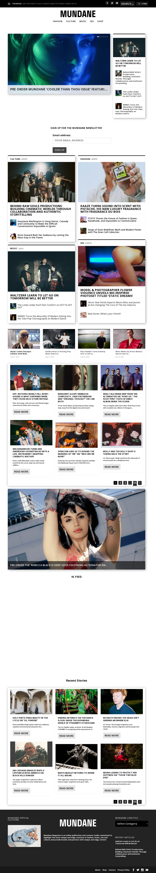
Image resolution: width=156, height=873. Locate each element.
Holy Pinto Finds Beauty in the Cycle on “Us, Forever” (30, 719)
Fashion (57, 21)
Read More (21, 411)
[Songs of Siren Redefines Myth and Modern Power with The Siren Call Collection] (83, 231)
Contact (112, 870)
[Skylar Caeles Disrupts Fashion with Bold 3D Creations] (24, 339)
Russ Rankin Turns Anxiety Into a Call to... (92, 352)
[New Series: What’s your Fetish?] (83, 315)
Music (82, 21)
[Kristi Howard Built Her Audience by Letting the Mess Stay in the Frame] (13, 236)
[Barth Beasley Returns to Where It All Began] (76, 756)
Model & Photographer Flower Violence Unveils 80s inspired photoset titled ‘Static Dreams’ (106, 293)
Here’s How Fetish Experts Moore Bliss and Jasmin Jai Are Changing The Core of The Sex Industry (114, 303)
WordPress (46, 869)
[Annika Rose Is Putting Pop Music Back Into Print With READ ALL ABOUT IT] (59, 339)
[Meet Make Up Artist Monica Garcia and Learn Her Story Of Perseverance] (129, 339)
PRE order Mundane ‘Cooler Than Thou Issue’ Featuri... (59, 89)
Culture (71, 21)
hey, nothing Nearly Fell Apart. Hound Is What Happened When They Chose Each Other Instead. (31, 396)
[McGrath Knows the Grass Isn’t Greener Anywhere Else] (122, 701)
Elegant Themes (24, 869)
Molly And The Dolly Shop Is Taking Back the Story (119, 452)
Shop (100, 21)
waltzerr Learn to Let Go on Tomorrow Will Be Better (128, 63)
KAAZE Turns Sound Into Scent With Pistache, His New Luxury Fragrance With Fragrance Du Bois (110, 209)
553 (135, 803)
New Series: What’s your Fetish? (104, 313)
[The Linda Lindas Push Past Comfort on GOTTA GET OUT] (119, 93)
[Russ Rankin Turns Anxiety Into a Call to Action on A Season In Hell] (94, 339)
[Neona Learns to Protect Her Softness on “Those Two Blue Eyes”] (122, 756)
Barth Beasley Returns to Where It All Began (76, 774)
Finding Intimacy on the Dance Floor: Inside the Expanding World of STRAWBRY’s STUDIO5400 (76, 720)
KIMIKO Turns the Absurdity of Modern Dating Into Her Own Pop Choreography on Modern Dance (129, 109)
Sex (92, 21)
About (97, 870)
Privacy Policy (124, 870)
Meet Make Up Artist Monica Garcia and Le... (129, 352)
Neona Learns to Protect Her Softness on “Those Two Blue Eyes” (120, 775)
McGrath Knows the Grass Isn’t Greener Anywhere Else (121, 719)
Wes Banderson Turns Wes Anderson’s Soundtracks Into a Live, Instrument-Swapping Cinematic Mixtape (31, 453)
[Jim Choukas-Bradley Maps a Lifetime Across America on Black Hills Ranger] (31, 754)
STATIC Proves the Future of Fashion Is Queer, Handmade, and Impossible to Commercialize (112, 219)
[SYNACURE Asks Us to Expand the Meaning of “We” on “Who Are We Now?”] (76, 435)
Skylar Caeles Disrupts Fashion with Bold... (20, 352)
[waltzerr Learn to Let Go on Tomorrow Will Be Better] (129, 47)
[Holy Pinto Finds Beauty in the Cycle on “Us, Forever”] (31, 701)
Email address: (62, 135)
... (130, 482)
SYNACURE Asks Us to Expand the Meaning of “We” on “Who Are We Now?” (76, 454)
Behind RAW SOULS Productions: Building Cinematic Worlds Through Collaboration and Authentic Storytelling (129, 77)
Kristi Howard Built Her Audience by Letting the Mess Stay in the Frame (43, 236)
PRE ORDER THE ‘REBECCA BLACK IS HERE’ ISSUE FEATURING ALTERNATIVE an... (58, 565)
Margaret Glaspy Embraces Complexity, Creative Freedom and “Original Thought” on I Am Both (76, 398)
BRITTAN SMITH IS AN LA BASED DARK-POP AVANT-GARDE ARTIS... (50, 3)
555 (135, 484)
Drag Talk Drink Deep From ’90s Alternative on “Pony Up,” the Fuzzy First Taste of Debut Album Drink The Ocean (120, 398)
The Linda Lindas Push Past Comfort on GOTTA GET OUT (132, 93)
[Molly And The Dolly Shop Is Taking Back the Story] (122, 435)
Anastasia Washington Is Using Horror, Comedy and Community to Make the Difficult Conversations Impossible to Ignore (43, 224)
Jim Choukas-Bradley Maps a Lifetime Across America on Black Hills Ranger (28, 773)
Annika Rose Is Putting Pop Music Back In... (58, 352)
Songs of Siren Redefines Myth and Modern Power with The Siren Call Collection (114, 231)
